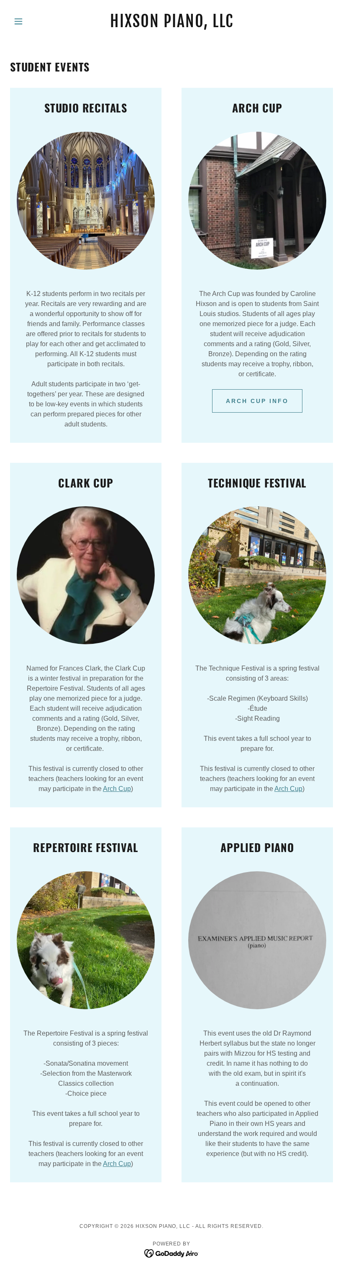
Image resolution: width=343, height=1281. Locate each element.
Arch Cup (117, 788)
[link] (171, 24)
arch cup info (257, 401)
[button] (34, 21)
